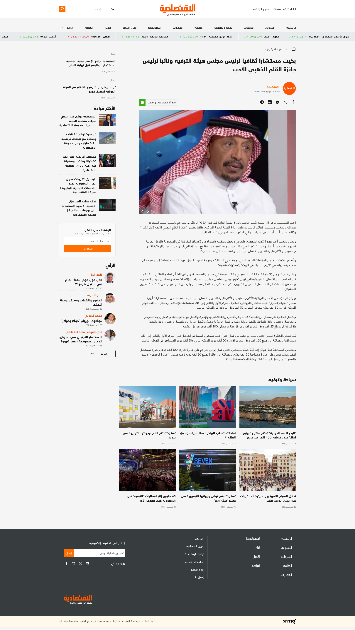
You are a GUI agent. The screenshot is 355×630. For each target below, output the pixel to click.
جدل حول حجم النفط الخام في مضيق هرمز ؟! (83, 282)
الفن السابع (129, 27)
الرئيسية (291, 27)
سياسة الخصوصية (194, 561)
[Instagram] (73, 563)
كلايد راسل (96, 274)
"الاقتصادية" (273, 86)
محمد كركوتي (93, 315)
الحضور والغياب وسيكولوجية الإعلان (81, 302)
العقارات (177, 27)
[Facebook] (66, 563)
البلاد (47, 36)
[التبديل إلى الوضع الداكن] (112, 9)
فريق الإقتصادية (195, 546)
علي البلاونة (94, 295)
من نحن (199, 538)
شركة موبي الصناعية (262, 36)
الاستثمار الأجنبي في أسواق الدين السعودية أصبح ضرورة (80, 339)
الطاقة (198, 27)
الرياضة (89, 27)
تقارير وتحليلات (223, 27)
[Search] (62, 9)
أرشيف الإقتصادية (194, 554)
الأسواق (269, 27)
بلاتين (148, 36)
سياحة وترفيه (274, 49)
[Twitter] (80, 564)
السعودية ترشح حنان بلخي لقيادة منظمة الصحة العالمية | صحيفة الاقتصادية (77, 121)
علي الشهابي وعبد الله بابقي (84, 331)
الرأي (257, 547)
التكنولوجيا (154, 27)
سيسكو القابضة (200, 36)
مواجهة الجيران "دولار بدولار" (81, 320)
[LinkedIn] (87, 564)
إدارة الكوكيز (197, 569)
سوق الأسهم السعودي (335, 36)
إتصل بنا (199, 577)
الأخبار (108, 27)
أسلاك (94, 36)
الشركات (248, 27)
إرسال (69, 553)
